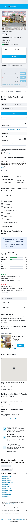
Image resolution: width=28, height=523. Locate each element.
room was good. (7, 278)
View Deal (20, 345)
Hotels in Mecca (5, 478)
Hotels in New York (6, 488)
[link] (10, 348)
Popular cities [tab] (5, 466)
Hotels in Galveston (6, 494)
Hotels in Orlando (6, 484)
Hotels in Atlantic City (7, 490)
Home (2, 519)
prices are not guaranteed (11, 503)
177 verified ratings (14, 44)
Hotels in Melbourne (6, 480)
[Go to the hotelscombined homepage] (10, 6)
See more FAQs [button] (14, 419)
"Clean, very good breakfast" (10, 280)
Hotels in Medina (6, 486)
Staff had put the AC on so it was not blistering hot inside (12, 291)
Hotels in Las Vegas (6, 476)
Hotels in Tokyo (5, 496)
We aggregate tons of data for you (10, 510)
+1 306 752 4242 (6, 42)
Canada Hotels (8, 519)
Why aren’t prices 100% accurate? (11, 513)
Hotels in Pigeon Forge (7, 482)
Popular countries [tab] (15, 466)
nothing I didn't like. (8, 286)
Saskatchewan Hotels (19, 519)
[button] (2, 6)
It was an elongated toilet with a (10, 276)
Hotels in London (6, 492)
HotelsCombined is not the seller (10, 508)
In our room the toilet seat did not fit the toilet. (13, 288)
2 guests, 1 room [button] (7, 53)
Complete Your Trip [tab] (7, 469)
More (2, 167)
